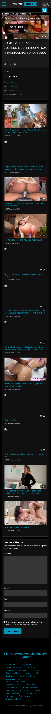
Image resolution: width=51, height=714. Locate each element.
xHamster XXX (32, 673)
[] (44, 10)
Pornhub (9, 696)
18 (9, 90)
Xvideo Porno (32, 693)
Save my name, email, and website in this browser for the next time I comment (24, 623)
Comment (8, 553)
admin (10, 82)
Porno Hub (32, 667)
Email (7, 599)
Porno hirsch (24, 696)
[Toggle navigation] (4, 4)
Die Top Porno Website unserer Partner (25, 655)
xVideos (22, 670)
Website (7, 610)
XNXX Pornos (11, 687)
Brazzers (37, 690)
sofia (12, 90)
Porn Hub (36, 670)
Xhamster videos (12, 673)
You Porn (24, 690)
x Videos (9, 670)
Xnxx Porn (31, 685)
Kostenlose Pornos (13, 667)
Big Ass (14, 86)
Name (7, 588)
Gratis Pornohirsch (13, 699)
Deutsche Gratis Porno (15, 682)
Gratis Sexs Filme (13, 685)
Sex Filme (9, 676)
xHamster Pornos (12, 693)
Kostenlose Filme (12, 679)
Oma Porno (10, 664)
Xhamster (9, 690)
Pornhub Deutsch (30, 687)
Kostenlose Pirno (27, 676)
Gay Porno (26, 664)
